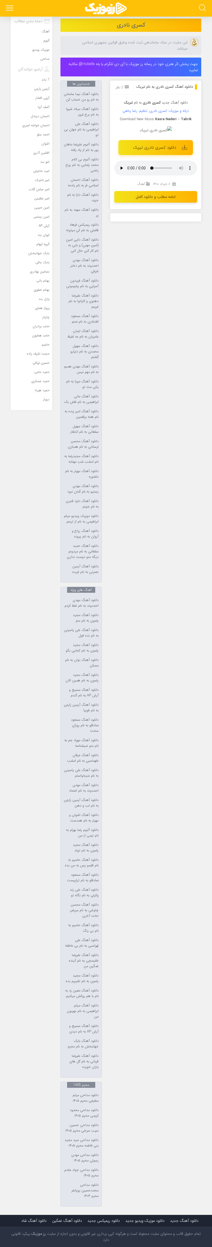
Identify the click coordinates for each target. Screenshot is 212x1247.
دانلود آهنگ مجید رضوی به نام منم (86, 618)
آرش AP (44, 225)
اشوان (45, 143)
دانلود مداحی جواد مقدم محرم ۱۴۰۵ (81, 1172)
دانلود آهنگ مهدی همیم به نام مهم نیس (81, 369)
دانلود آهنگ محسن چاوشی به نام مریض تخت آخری (84, 910)
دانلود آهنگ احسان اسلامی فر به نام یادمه (83, 182)
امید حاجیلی (41, 171)
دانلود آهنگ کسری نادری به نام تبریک (164, 87)
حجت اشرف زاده (38, 353)
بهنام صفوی (41, 289)
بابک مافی (42, 262)
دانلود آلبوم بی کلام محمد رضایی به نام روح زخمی (82, 165)
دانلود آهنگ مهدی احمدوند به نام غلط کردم (82, 603)
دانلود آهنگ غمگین (67, 1221)
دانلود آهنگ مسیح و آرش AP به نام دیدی (84, 1028)
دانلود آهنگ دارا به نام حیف (83, 197)
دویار (46, 399)
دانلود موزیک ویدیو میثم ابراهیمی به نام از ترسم (81, 518)
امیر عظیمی (41, 198)
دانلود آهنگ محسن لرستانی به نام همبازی (83, 444)
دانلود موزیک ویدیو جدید (145, 1221)
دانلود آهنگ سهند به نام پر (82, 212)
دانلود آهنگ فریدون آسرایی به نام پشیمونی (82, 283)
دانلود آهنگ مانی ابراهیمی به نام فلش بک (81, 399)
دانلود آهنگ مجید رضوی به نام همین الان (82, 677)
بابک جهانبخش (38, 253)
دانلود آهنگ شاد (34, 1221)
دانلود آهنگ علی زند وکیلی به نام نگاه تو (84, 892)
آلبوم (46, 40)
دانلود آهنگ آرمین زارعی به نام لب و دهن (81, 802)
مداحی (44, 58)
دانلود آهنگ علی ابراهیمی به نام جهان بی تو (81, 129)
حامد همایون (40, 335)
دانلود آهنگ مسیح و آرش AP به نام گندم (84, 692)
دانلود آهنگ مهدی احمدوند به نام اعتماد (84, 787)
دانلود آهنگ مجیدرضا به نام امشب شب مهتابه (81, 459)
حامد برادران (41, 326)
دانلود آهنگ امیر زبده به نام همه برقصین (82, 414)
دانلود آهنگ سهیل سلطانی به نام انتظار (84, 429)
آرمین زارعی (41, 88)
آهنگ (141, 184)
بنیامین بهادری (39, 271)
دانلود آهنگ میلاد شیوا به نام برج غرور (82, 111)
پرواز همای (42, 308)
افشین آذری (41, 152)
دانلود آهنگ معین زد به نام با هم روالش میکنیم (82, 993)
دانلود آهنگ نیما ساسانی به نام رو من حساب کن (81, 96)
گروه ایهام (42, 244)
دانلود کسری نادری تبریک (154, 147)
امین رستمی (41, 216)
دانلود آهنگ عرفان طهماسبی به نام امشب (83, 758)
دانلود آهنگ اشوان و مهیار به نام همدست (84, 817)
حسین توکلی (41, 362)
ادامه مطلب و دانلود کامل (156, 197)
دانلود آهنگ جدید (175, 102)
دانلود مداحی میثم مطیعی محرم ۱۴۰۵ (86, 1098)
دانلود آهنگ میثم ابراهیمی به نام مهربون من (83, 1011)
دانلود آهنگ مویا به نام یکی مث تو (82, 384)
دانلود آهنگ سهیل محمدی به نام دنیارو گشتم (84, 351)
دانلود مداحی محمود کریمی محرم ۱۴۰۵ (84, 1113)
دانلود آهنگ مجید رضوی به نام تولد (86, 847)
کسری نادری (131, 25)
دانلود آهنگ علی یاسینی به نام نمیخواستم (81, 773)
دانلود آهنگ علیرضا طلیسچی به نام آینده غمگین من (84, 960)
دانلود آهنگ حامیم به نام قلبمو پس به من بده (82, 862)
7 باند (45, 79)
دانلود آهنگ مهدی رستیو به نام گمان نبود (83, 488)
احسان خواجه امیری (35, 125)
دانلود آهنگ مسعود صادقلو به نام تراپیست (83, 877)
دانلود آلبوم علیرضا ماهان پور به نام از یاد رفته (81, 147)
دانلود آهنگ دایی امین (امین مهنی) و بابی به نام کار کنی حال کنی (82, 245)
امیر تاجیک (42, 180)
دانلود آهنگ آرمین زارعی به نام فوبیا (81, 707)
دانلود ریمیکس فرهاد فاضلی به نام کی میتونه (82, 227)
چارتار (45, 317)
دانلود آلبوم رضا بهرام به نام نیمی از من (82, 832)
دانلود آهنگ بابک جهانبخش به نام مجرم (83, 1043)
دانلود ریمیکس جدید (104, 1221)
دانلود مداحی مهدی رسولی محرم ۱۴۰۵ (85, 1157)
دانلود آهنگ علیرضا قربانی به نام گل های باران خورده (84, 1061)
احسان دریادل (40, 116)
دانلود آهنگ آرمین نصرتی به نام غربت (85, 569)
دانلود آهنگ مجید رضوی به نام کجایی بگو (82, 647)
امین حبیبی (41, 207)
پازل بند (44, 299)
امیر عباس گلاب (39, 189)
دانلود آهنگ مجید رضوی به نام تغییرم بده (82, 978)
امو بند (44, 161)
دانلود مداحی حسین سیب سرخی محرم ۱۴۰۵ (82, 1127)
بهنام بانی (42, 280)
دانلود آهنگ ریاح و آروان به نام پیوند (85, 533)
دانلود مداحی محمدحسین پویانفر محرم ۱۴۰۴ (85, 1190)
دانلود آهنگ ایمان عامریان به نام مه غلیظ (83, 333)
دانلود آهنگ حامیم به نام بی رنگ (83, 928)
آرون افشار (42, 98)
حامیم (45, 344)
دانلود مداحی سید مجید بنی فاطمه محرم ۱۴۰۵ (82, 1142)
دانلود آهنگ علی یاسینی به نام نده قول (81, 632)
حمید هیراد (42, 390)
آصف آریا (43, 107)
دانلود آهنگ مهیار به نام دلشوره (82, 474)
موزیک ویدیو (40, 49)
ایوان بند (43, 235)
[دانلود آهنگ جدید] (106, 8)
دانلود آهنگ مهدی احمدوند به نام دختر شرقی (84, 265)
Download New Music (137, 119)
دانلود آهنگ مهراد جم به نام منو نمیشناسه (81, 743)
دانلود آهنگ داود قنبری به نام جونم (82, 503)
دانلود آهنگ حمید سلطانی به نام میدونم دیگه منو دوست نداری (83, 551)
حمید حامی (41, 372)
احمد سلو (43, 134)
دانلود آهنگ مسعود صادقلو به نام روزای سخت (85, 725)
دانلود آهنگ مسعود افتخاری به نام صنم (85, 318)
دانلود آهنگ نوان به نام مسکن (82, 662)
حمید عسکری (40, 381)
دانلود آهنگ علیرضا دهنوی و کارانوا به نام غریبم (83, 301)
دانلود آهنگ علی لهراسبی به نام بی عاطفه (82, 943)
